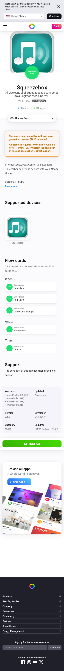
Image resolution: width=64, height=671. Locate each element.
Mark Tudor (40, 417)
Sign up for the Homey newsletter (32, 642)
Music (8, 429)
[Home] (32, 26)
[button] (24, 16)
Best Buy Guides (10, 601)
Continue (54, 16)
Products (7, 596)
